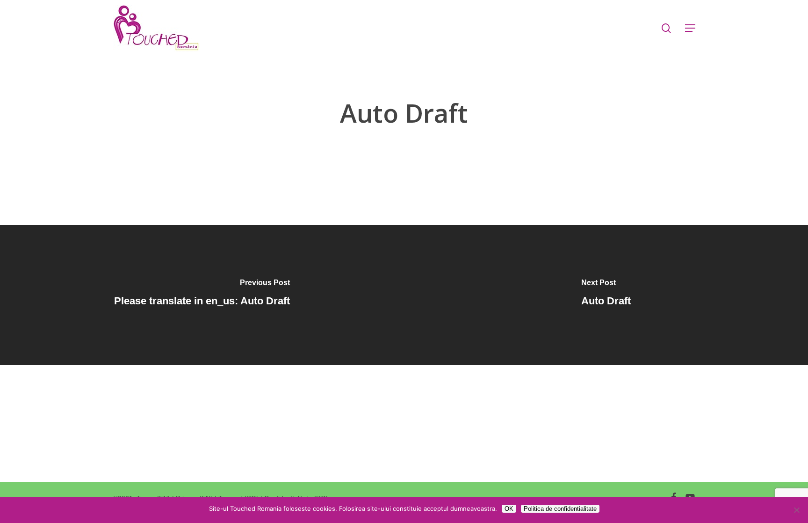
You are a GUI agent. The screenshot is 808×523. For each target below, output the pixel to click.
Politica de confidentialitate (560, 508)
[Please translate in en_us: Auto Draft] (202, 295)
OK (509, 508)
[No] (796, 510)
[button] (690, 28)
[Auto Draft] (606, 295)
